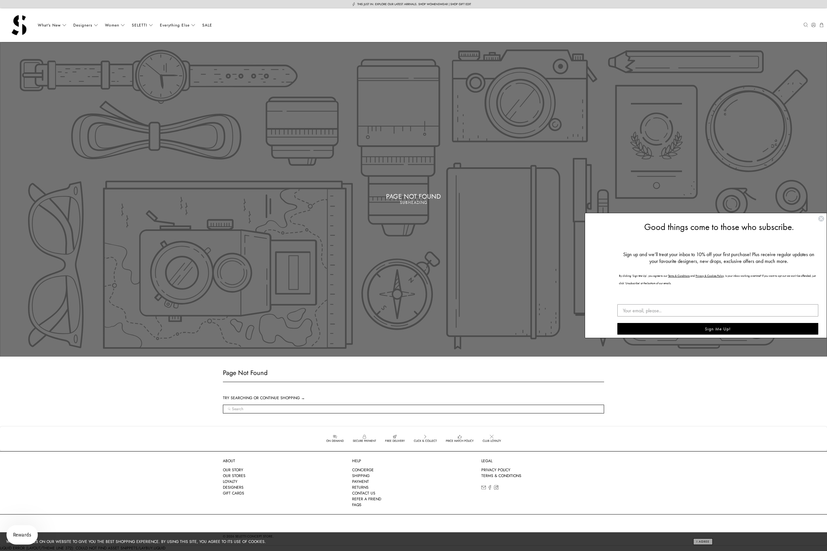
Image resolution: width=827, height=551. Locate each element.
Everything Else (175, 25)
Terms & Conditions (501, 476)
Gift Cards (233, 493)
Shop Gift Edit (460, 4)
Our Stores (234, 476)
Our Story (233, 470)
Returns (360, 487)
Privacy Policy (495, 470)
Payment (360, 481)
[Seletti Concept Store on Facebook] (489, 489)
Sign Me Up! (718, 329)
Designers (82, 25)
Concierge (363, 470)
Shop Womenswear (433, 4)
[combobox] (413, 409)
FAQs (356, 505)
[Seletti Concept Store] (19, 25)
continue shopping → (282, 398)
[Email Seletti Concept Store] (483, 489)
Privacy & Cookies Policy (710, 276)
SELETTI (139, 25)
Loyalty (230, 481)
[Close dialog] (821, 218)
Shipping (361, 476)
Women (112, 25)
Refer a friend (366, 499)
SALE (207, 25)
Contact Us (363, 493)
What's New (49, 25)
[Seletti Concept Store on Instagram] (496, 489)
